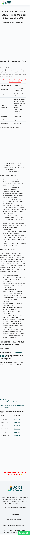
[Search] (24, 2)
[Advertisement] (15, 43)
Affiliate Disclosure (16, 532)
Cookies (11, 530)
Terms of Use (5, 532)
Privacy (24, 530)
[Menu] (27, 2)
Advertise (17, 530)
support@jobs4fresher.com (15, 519)
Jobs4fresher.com (7, 497)
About (5, 530)
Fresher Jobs (5, 24)
